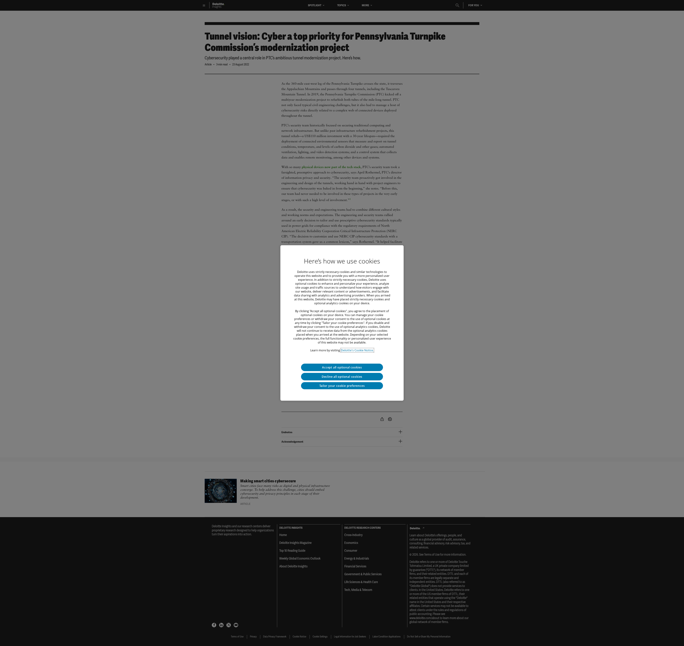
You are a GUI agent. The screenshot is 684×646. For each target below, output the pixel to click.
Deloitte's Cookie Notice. (357, 350)
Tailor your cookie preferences (342, 386)
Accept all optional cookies (342, 367)
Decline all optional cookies (342, 377)
